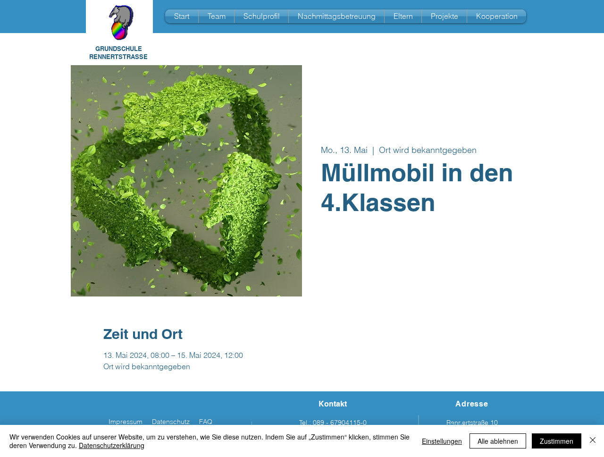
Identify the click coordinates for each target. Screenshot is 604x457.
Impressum (126, 421)
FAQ (205, 421)
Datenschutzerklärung (111, 445)
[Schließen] (592, 440)
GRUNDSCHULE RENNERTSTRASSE (118, 52)
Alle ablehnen (498, 441)
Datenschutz (171, 421)
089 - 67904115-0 (340, 422)
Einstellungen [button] (442, 441)
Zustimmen (556, 441)
